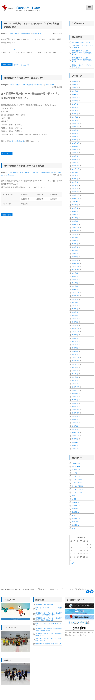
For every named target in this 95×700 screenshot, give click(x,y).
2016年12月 (75, 192)
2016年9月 (75, 202)
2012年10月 (75, 332)
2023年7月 (75, 98)
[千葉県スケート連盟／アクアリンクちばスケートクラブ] (21, 8)
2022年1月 (75, 114)
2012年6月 (75, 341)
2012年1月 (75, 354)
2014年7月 (75, 276)
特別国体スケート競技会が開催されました (48, 644)
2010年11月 (75, 387)
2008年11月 (75, 432)
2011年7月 (75, 371)
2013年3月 (75, 319)
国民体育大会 (38, 85)
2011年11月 (75, 361)
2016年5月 (75, 211)
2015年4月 (75, 250)
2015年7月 (75, 240)
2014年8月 (75, 273)
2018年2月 (75, 159)
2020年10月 (75, 127)
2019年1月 (75, 140)
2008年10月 (75, 436)
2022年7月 (75, 107)
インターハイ (34, 172)
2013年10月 (75, 296)
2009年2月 (75, 426)
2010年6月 (75, 400)
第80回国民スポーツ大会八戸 (81, 42)
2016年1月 (75, 224)
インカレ (75, 473)
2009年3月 (75, 423)
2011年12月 (75, 358)
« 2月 (72, 563)
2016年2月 (75, 221)
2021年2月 (75, 117)
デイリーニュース (8, 49)
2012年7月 (75, 338)
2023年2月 (75, 101)
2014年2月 (75, 286)
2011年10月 (75, 364)
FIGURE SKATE (14, 172)
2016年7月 (75, 205)
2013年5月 (75, 312)
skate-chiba (37, 33)
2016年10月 (75, 198)
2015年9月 (75, 234)
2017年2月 (75, 185)
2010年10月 (75, 390)
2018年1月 (75, 163)
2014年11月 (75, 267)
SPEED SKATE (14, 33)
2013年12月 (75, 293)
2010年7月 (75, 397)
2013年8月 (75, 302)
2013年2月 (75, 322)
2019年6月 (75, 136)
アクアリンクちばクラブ (21, 65)
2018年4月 (75, 156)
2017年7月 (75, 175)
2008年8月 (75, 442)
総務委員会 (75, 525)
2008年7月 (75, 445)
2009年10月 (75, 413)
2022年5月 (75, 110)
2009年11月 (75, 410)
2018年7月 (75, 149)
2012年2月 (75, 351)
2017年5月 (75, 179)
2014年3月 (75, 283)
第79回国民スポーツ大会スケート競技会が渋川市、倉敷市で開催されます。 (82, 60)
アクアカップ (76, 470)
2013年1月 (75, 325)
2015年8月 (75, 237)
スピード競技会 (24, 33)
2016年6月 (75, 208)
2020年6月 (75, 130)
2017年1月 (75, 188)
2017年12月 (75, 166)
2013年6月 (75, 309)
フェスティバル (77, 492)
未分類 (74, 515)
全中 (73, 496)
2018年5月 (75, 153)
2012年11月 (75, 328)
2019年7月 (75, 133)
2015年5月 (75, 247)
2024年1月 (75, 94)
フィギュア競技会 (77, 489)
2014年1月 (75, 289)
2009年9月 (75, 416)
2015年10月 (75, 231)
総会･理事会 (76, 522)
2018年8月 (75, 146)
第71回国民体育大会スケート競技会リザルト (25, 77)
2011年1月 (75, 384)
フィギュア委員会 (27, 85)
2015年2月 (75, 257)
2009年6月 (75, 419)
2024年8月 (75, 91)
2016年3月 (75, 218)
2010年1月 (75, 406)
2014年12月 (75, 263)
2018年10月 (75, 143)
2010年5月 (75, 403)
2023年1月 (75, 104)
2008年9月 (75, 439)
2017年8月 (75, 172)
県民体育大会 (76, 518)
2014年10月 (75, 270)
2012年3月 (75, 348)
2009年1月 (75, 429)
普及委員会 (75, 512)
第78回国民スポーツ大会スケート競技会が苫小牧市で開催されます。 (48, 629)
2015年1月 (75, 260)
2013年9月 (75, 299)
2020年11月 (75, 123)
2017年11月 (75, 169)
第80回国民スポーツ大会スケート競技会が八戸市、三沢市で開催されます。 (82, 53)
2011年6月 (75, 374)
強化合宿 (75, 509)
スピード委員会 (77, 479)
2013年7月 (75, 306)
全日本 (74, 499)
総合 (73, 528)
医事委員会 (75, 502)
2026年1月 (75, 84)
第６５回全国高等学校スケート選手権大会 (24, 165)
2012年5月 (75, 345)
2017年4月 (75, 182)
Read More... (7, 65)
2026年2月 (75, 81)
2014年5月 (75, 279)
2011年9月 (75, 367)
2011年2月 (75, 380)
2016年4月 (75, 214)
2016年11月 (75, 195)
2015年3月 (75, 254)
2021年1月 (75, 120)
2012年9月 (75, 335)
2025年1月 (75, 88)
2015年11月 (75, 228)
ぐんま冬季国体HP (17, 141)
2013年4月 (75, 315)
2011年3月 (75, 377)
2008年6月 (75, 449)
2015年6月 (75, 244)
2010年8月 (75, 393)
